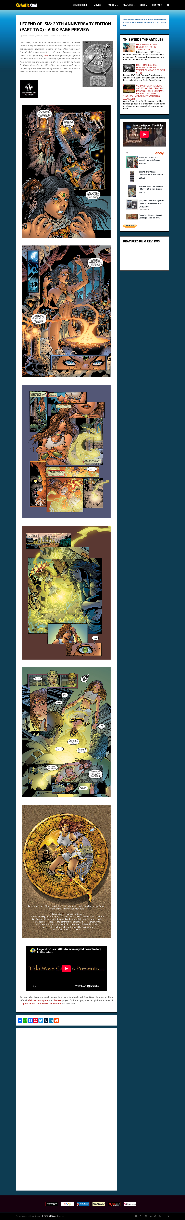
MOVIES (98, 5)
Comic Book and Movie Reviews (28, 1216)
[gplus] (141, 1216)
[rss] (160, 1216)
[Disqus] (66, 1070)
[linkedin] (150, 1216)
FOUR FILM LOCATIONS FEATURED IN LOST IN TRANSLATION (146, 47)
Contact (157, 5)
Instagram (43, 1000)
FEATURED (129, 5)
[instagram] (146, 1216)
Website (32, 1000)
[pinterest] (155, 1216)
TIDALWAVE (65, 36)
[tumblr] (164, 1216)
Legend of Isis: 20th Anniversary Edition (41, 1003)
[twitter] (168, 1216)
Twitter (57, 1000)
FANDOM (113, 5)
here (46, 55)
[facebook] (136, 1216)
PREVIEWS (55, 36)
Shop (143, 5)
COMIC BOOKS (80, 5)
